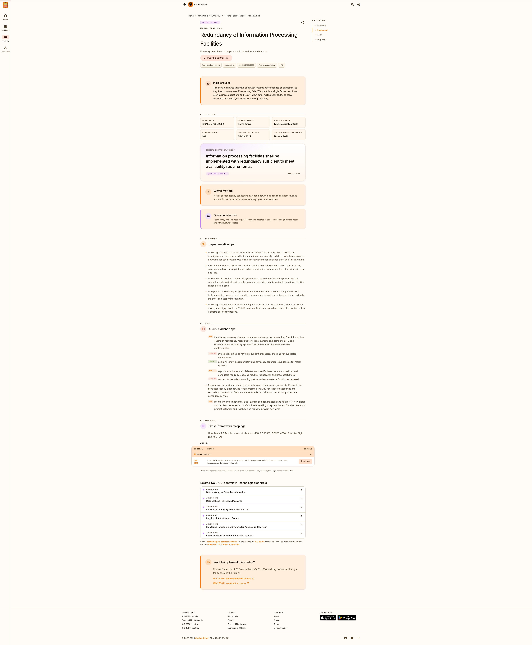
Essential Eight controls (192, 620)
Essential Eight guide (237, 624)
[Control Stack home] (5, 5)
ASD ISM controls (190, 616)
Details (305, 461)
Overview (320, 25)
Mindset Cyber (280, 628)
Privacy (277, 620)
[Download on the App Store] (328, 617)
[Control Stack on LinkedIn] (345, 638)
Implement (321, 30)
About (276, 616)
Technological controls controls (222, 541)
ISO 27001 (216, 16)
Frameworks (202, 16)
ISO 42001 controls (190, 628)
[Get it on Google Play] (346, 617)
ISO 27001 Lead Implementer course (233, 578)
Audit (318, 35)
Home (191, 16)
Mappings (321, 39)
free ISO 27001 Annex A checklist (224, 544)
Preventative (229, 65)
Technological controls (234, 16)
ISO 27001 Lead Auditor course (231, 583)
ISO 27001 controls (190, 624)
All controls (233, 616)
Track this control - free (216, 57)
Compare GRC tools (236, 628)
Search (231, 620)
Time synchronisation (267, 65)
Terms (276, 624)
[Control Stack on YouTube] (352, 638)
